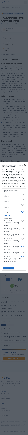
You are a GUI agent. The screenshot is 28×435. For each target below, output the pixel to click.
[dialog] (14, 217)
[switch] (22, 194)
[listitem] (14, 191)
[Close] (25, 165)
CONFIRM (8, 268)
